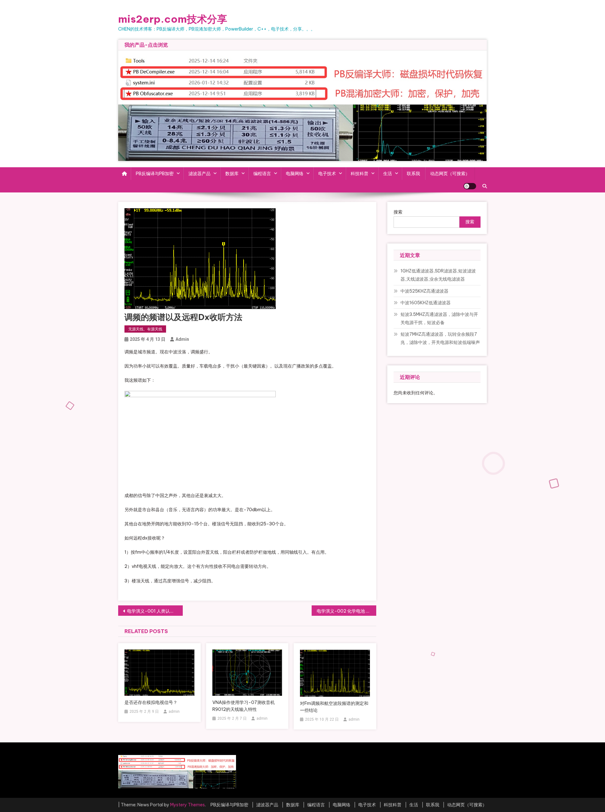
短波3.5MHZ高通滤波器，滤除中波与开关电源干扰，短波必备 (439, 318)
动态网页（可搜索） (450, 173)
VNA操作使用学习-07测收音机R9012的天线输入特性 (243, 706)
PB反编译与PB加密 (155, 173)
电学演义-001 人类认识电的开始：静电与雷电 (155, 611)
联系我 (413, 173)
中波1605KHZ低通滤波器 (425, 303)
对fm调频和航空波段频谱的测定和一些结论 (334, 706)
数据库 (232, 173)
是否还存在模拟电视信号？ (150, 702)
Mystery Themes (187, 805)
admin (182, 339)
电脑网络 (294, 173)
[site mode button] (470, 186)
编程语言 (262, 173)
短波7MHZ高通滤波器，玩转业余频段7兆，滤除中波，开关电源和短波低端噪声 (440, 338)
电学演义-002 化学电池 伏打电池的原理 (346, 611)
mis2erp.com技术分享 (172, 19)
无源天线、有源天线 (145, 329)
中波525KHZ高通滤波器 (424, 291)
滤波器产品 (199, 173)
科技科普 (359, 173)
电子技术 (327, 173)
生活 (387, 173)
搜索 (398, 212)
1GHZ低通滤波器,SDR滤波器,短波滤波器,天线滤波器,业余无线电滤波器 (438, 275)
